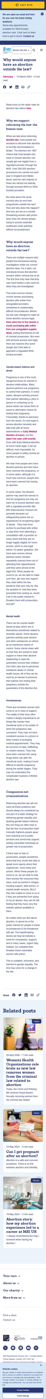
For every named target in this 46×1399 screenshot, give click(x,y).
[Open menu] (41, 50)
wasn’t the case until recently (21, 438)
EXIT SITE (26, 5)
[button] (21, 50)
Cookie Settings (23, 1396)
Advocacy (8, 76)
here (28, 108)
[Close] (41, 1365)
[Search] (33, 52)
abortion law (12, 139)
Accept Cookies (23, 1390)
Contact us (28, 36)
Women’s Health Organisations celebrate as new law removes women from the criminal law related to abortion (22, 1073)
